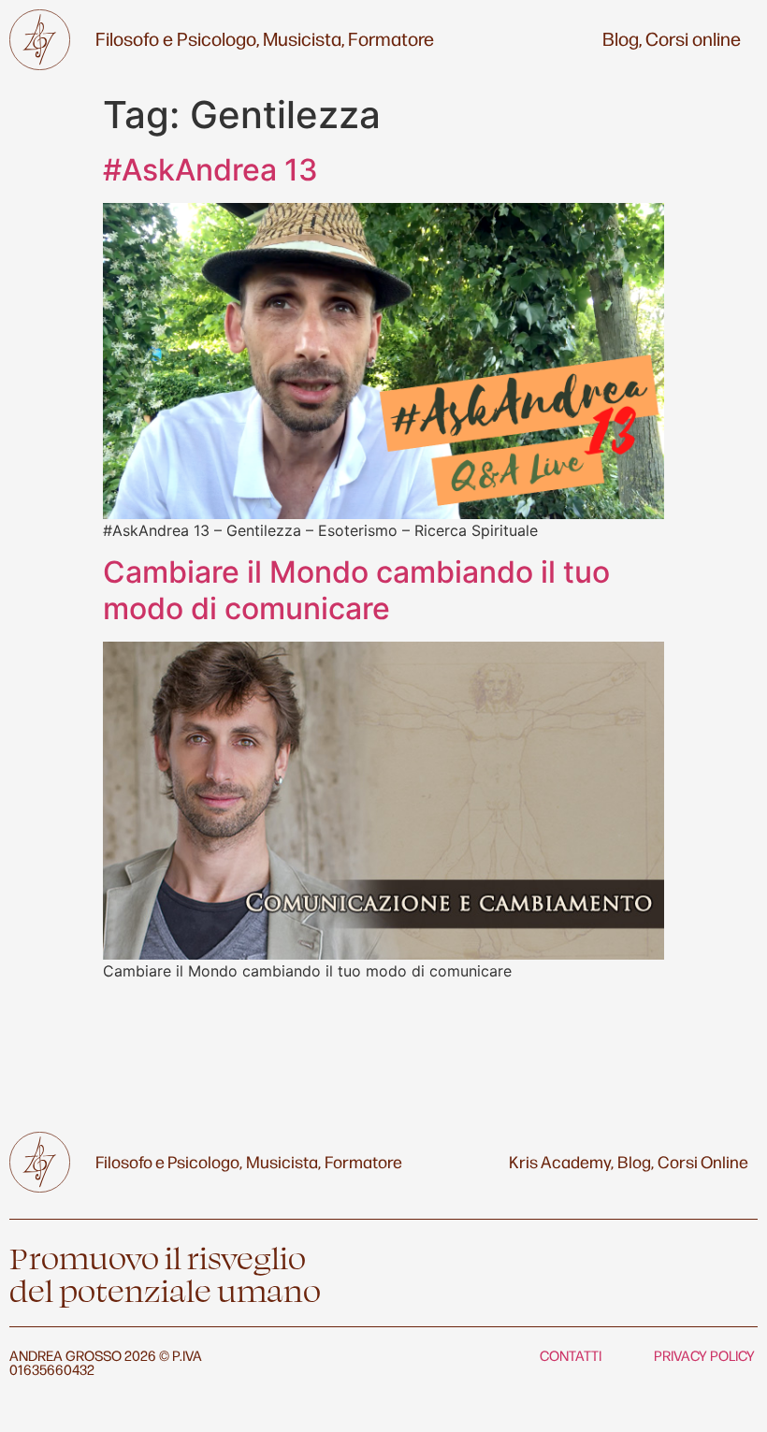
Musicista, (303, 38)
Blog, (622, 38)
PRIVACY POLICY (704, 1355)
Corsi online (693, 38)
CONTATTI (570, 1355)
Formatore (391, 38)
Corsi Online (703, 1160)
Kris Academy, (561, 1160)
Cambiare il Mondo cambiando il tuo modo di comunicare (356, 590)
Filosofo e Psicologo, (177, 38)
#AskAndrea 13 (210, 170)
